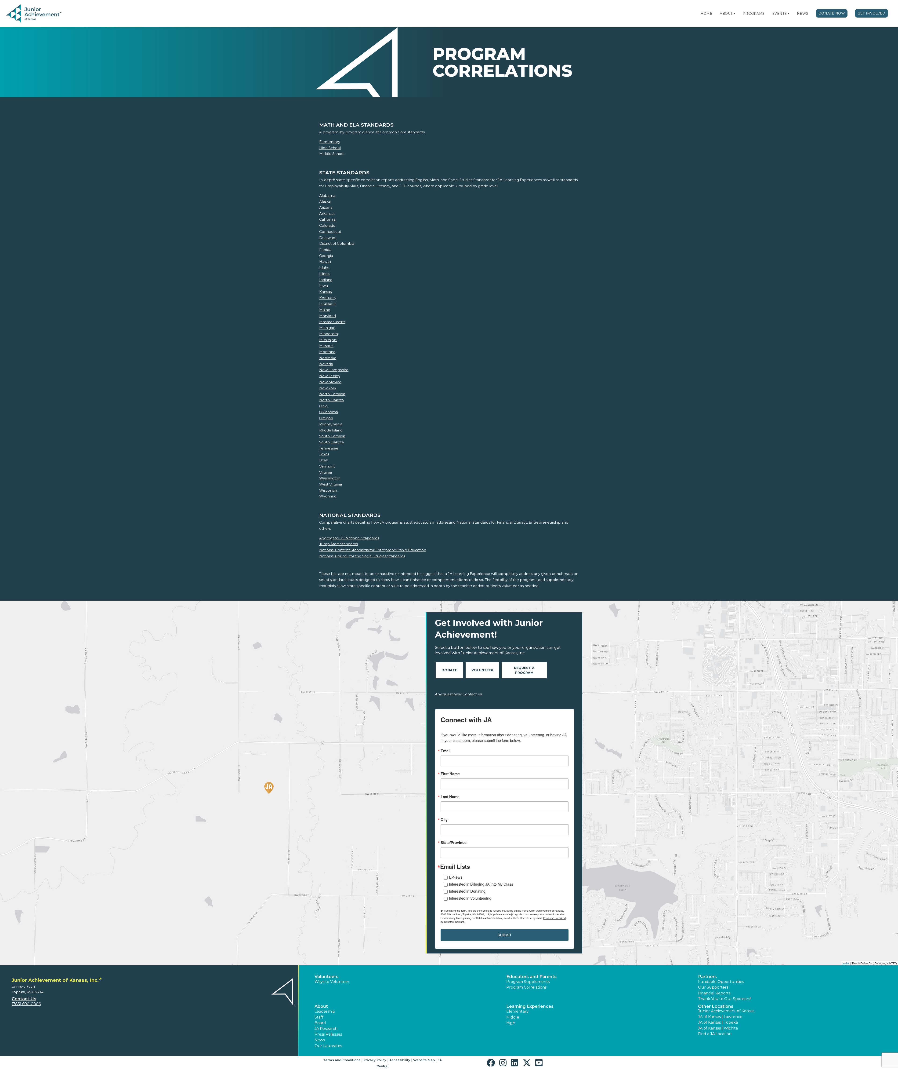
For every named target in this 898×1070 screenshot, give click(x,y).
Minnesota (328, 334)
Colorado (327, 225)
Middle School (331, 153)
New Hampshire (333, 370)
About (726, 13)
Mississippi (328, 340)
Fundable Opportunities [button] (721, 981)
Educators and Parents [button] (531, 977)
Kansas (325, 291)
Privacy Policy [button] (374, 1060)
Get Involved (871, 13)
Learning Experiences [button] (530, 1006)
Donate (449, 670)
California (327, 219)
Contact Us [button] (24, 999)
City (444, 820)
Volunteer (482, 670)
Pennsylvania (330, 424)
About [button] (321, 1006)
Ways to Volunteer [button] (332, 981)
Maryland (327, 316)
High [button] (510, 1023)
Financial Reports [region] (714, 993)
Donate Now (831, 13)
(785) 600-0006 (26, 1004)
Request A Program (524, 670)
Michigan (327, 327)
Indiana (325, 280)
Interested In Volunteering (470, 898)
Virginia (325, 472)
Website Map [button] (424, 1060)
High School (330, 148)
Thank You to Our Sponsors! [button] (724, 999)
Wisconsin (328, 490)
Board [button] (320, 1023)
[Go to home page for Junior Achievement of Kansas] (34, 13)
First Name (450, 774)
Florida (325, 249)
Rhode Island (331, 430)
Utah (323, 460)
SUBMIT (504, 935)
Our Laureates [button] (328, 1046)
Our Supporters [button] (713, 987)
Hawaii (325, 261)
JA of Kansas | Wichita (718, 1028)
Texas (324, 454)
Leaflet (846, 963)
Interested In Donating (467, 891)
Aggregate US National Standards (349, 538)
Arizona (326, 207)
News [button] (320, 1040)
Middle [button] (512, 1017)
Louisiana (327, 303)
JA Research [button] (326, 1028)
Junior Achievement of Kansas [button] (726, 1011)
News (802, 13)
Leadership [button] (325, 1011)
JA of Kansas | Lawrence (720, 1017)
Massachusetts (332, 322)
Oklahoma (328, 412)
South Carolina (332, 436)
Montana (327, 352)
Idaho (324, 267)
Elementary (329, 141)
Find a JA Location (714, 1034)
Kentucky (327, 298)
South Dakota (331, 442)
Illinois (324, 273)
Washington (329, 478)
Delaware (328, 237)
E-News (455, 877)
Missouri (326, 345)
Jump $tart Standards (338, 544)
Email (445, 751)
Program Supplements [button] (528, 981)
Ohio (323, 406)
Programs (753, 13)
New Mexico (330, 382)
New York (327, 388)
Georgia (326, 255)
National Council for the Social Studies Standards (362, 556)
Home (706, 13)
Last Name (450, 797)
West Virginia (330, 484)
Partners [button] (707, 977)
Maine (324, 309)
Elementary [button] (517, 1011)
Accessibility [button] (399, 1060)
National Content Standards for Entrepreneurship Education (372, 550)
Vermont (327, 466)
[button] (734, 13)
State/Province (454, 842)
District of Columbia (336, 243)
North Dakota (331, 400)
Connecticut (330, 231)
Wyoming (328, 496)
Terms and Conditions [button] (341, 1060)
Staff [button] (319, 1017)
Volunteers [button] (326, 977)
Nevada (326, 364)
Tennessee (328, 448)
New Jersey (329, 376)
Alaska (325, 201)
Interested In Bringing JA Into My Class (481, 884)
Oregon (326, 418)
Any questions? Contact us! (458, 694)
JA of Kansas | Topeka (718, 1022)
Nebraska (327, 358)
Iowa (323, 285)
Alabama (327, 195)
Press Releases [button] (328, 1034)
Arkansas (327, 213)
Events (779, 13)
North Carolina (332, 394)
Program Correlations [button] (526, 987)
